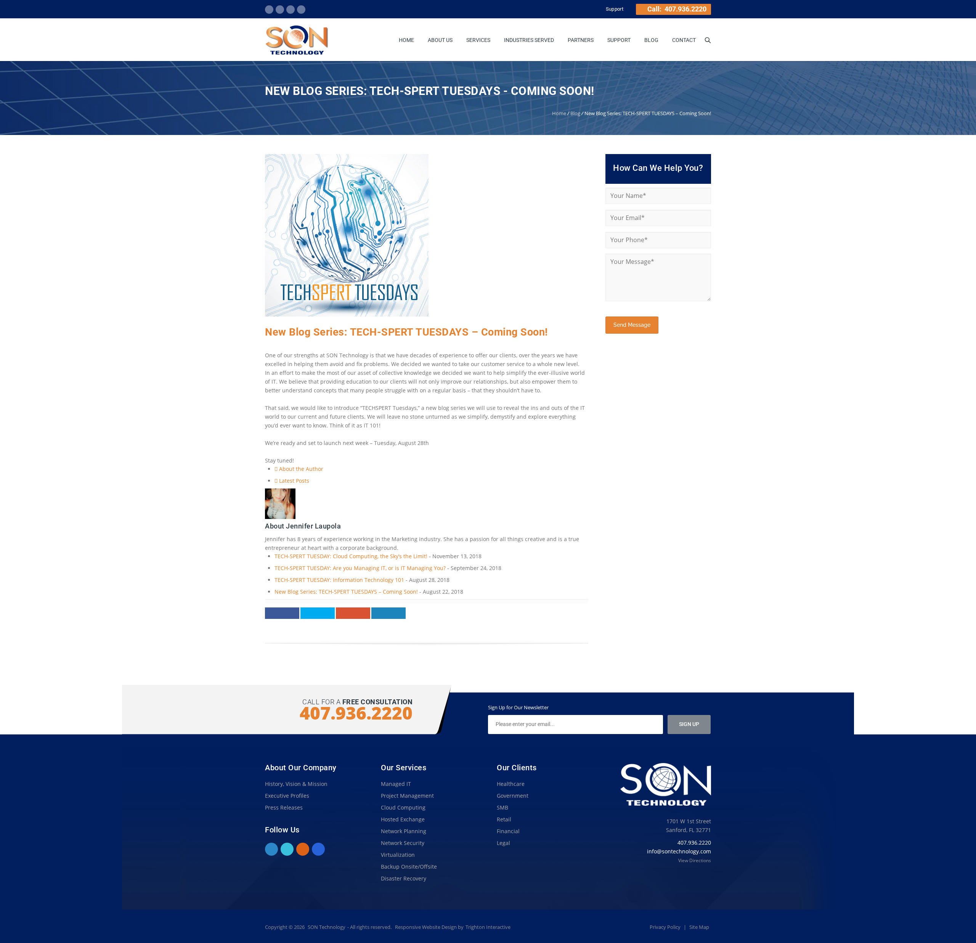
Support (614, 9)
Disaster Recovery (403, 878)
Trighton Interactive (488, 927)
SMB (502, 807)
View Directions (694, 860)
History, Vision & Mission (296, 783)
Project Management (407, 795)
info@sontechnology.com (679, 851)
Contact (684, 40)
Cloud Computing (403, 807)
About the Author (300, 468)
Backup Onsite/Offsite (409, 866)
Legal (503, 843)
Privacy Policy (666, 927)
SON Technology (326, 927)
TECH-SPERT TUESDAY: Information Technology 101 (339, 579)
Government (512, 795)
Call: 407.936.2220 (676, 9)
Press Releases (284, 807)
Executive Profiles (287, 795)
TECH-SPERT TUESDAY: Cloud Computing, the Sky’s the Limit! (350, 556)
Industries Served (529, 40)
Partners (581, 40)
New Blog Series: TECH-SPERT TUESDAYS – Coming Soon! (406, 332)
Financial (508, 831)
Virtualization (398, 854)
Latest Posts (293, 480)
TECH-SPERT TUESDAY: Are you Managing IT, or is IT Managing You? (360, 568)
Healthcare (511, 783)
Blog (651, 40)
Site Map (699, 927)
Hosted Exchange (403, 819)
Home (406, 40)
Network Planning (403, 831)
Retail (504, 819)
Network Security (402, 843)
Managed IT (396, 783)
